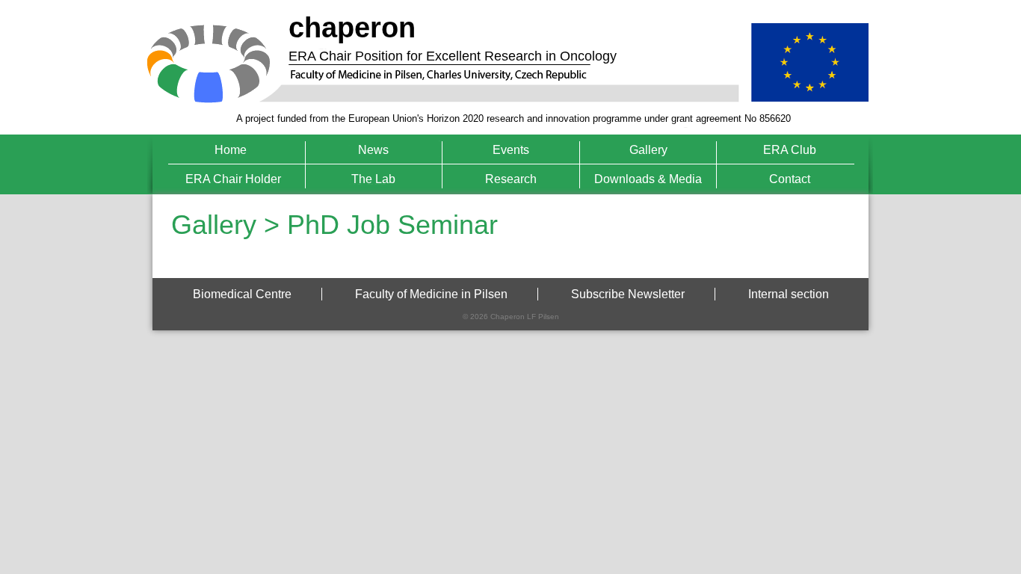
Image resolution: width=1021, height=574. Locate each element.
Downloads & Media (648, 179)
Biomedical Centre (242, 294)
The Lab (373, 179)
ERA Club (789, 150)
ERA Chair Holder (233, 179)
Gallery (648, 150)
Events (511, 150)
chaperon (352, 27)
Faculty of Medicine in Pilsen (431, 294)
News (373, 150)
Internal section (788, 294)
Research (511, 179)
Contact (789, 179)
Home (231, 150)
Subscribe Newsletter (628, 294)
